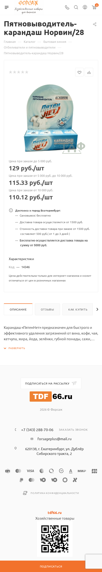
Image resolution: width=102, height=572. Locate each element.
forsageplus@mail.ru (54, 438)
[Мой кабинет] (85, 7)
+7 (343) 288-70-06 (37, 429)
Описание (18, 309)
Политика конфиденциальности (55, 493)
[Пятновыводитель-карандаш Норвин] (51, 118)
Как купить (78, 309)
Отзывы (47, 309)
